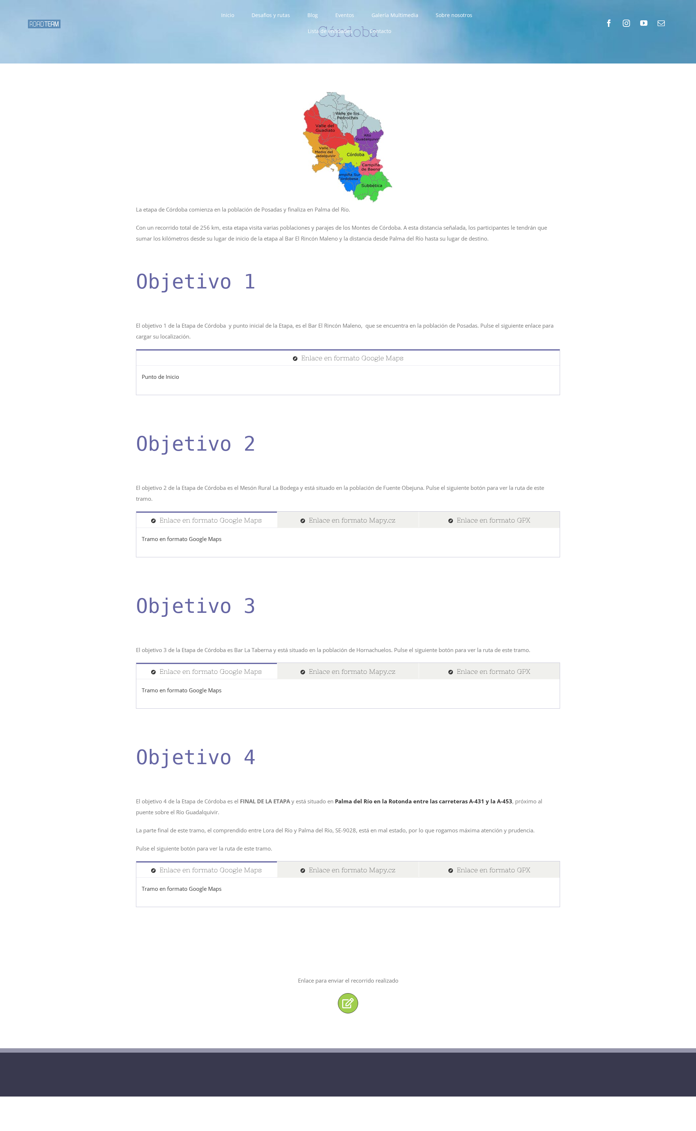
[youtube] (644, 23)
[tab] (348, 357)
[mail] (661, 23)
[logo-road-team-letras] (44, 22)
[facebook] (609, 23)
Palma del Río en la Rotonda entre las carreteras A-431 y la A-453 (423, 801)
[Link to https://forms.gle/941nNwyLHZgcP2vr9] (348, 1003)
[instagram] (626, 23)
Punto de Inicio (160, 376)
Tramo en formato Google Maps (181, 538)
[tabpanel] (348, 380)
